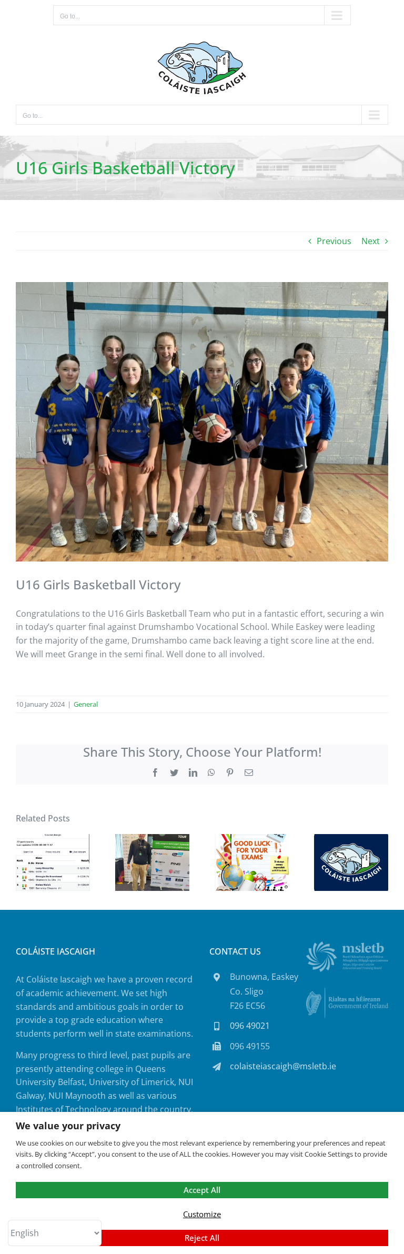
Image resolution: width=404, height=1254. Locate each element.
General (86, 704)
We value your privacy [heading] (68, 1126)
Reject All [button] (202, 1237)
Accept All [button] (202, 1190)
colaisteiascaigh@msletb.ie (283, 1066)
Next (370, 241)
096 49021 (250, 1025)
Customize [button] (202, 1214)
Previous (334, 241)
